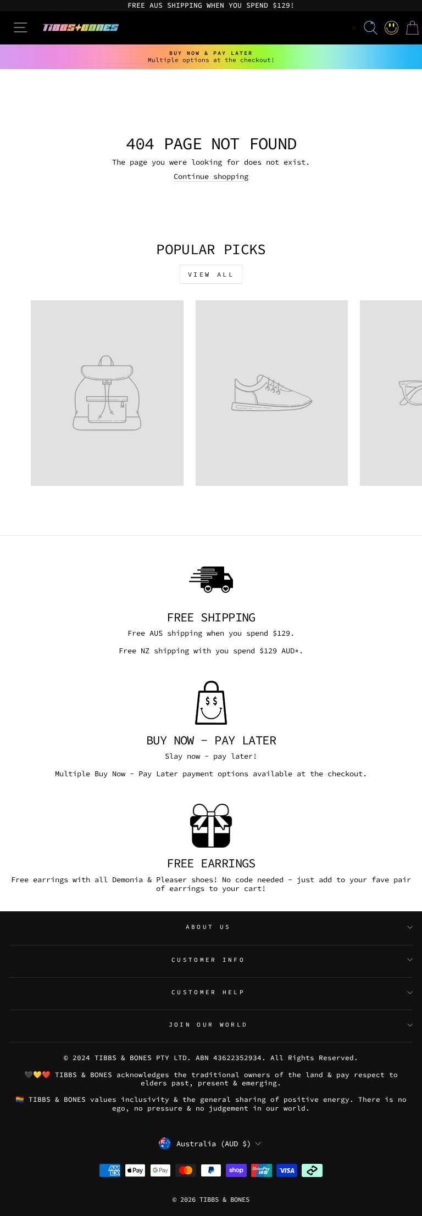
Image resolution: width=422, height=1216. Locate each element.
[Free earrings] (211, 826)
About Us (208, 927)
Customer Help (208, 992)
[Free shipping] (211, 580)
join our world (208, 1024)
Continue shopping (211, 176)
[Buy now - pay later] (211, 703)
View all (211, 274)
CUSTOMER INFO (208, 959)
